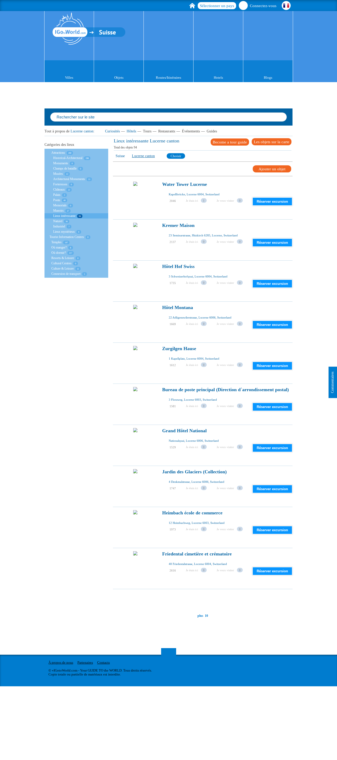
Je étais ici (192, 200)
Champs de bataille (65, 168)
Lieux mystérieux (64, 232)
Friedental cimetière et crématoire (197, 554)
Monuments (60, 163)
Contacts (103, 662)
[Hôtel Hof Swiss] (135, 280)
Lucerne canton (82, 131)
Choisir (176, 156)
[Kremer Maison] (135, 239)
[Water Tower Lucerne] (135, 198)
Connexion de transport (66, 274)
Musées (58, 174)
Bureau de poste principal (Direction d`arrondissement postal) (225, 390)
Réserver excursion (272, 201)
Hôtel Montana (177, 308)
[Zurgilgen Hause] (135, 363)
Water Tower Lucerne (184, 184)
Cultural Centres (61, 263)
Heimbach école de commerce (192, 513)
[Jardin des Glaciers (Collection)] (135, 486)
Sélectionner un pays (217, 6)
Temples (56, 242)
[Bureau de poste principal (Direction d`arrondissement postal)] (135, 404)
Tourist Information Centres (66, 237)
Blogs (268, 78)
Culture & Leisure (62, 268)
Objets (118, 78)
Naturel (57, 221)
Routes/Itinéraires (168, 78)
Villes (69, 78)
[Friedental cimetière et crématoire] (135, 568)
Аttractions (58, 153)
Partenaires (85, 662)
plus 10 (202, 616)
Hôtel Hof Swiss (178, 267)
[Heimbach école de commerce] (135, 527)
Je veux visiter (225, 200)
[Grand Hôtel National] (135, 445)
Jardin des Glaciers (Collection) (194, 472)
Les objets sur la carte (271, 142)
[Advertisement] (209, 601)
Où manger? (59, 247)
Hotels (218, 78)
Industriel (59, 226)
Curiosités (112, 131)
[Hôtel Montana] (135, 322)
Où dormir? (58, 253)
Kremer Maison (178, 225)
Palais (57, 195)
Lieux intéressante (64, 216)
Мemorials (60, 205)
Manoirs (58, 210)
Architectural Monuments (69, 179)
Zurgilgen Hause (179, 349)
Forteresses (60, 184)
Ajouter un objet (272, 169)
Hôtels (131, 131)
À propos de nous (60, 662)
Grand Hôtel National (184, 431)
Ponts (56, 200)
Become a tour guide (230, 142)
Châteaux (59, 189)
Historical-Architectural (67, 158)
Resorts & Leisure (62, 258)
